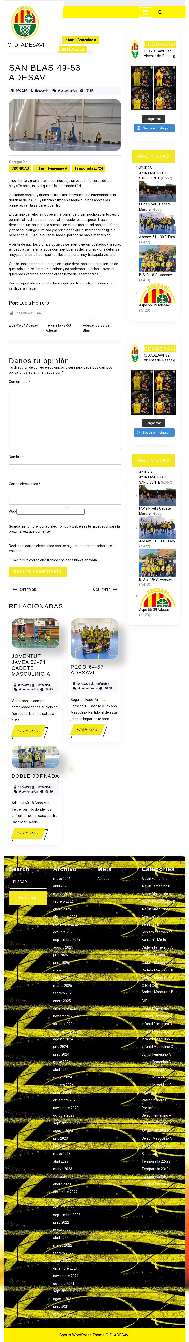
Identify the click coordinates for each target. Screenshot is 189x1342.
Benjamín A (150, 917)
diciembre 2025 (65, 917)
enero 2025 (62, 1001)
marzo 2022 (62, 1245)
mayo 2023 (62, 1154)
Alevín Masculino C (156, 909)
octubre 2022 (63, 1207)
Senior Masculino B (157, 1146)
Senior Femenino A (156, 1115)
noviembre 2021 (66, 1276)
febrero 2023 (63, 1177)
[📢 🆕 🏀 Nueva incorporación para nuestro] (165, 99)
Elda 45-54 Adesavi (24, 325)
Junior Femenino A (156, 1054)
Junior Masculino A (157, 1070)
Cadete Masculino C (157, 978)
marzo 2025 (62, 986)
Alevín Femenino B (156, 886)
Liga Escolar (151, 1093)
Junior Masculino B (157, 1077)
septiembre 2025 (66, 940)
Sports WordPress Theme (82, 1335)
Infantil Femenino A (80, 40)
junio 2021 (61, 1306)
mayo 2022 (62, 1230)
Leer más (31, 733)
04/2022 (83, 684)
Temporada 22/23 (156, 1161)
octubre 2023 (63, 1115)
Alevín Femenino (154, 879)
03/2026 (24, 685)
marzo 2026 (62, 894)
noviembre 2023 (66, 1108)
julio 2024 (60, 1047)
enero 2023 (62, 1184)
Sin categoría (152, 1154)
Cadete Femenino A (157, 947)
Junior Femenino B (156, 1062)
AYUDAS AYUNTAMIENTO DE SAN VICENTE (154, 173)
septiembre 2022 (66, 1215)
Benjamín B (150, 924)
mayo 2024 (62, 1062)
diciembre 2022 (65, 1192)
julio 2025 (60, 955)
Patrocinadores (154, 1100)
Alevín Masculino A (156, 894)
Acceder (104, 879)
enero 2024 (62, 1093)
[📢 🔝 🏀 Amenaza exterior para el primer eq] (142, 77)
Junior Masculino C (157, 1085)
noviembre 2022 (66, 1199)
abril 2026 (60, 886)
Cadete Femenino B (157, 955)
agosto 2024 (63, 1039)
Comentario (19, 382)
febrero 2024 (63, 1085)
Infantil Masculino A (157, 1031)
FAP (145, 1001)
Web (12, 511)
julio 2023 (60, 1138)
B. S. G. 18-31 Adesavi (156, 275)
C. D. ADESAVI (25, 45)
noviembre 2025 (66, 924)
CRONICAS (20, 168)
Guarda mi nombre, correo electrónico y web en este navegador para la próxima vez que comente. (64, 528)
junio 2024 (61, 1054)
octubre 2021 (63, 1284)
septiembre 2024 (66, 1031)
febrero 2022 (63, 1253)
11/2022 (24, 787)
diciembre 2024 (65, 1008)
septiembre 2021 (66, 1291)
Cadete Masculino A (157, 963)
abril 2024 (60, 1070)
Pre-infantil (150, 1108)
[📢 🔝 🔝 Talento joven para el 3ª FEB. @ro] (142, 99)
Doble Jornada (35, 776)
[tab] (145, 12)
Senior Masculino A (157, 1138)
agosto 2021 (63, 1299)
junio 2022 (61, 1222)
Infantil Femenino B (157, 1024)
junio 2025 (61, 963)
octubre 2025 (63, 932)
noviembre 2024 (66, 1016)
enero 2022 (62, 1261)
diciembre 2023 (65, 1100)
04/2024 (21, 90)
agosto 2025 (63, 947)
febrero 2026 (63, 901)
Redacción (42, 90)
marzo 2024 (62, 1077)
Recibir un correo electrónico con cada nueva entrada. (55, 560)
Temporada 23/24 (88, 168)
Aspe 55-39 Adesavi (154, 305)
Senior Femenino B (156, 1123)
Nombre (16, 457)
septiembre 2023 (66, 1123)
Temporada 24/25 (156, 1177)
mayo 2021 (62, 1314)
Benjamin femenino (157, 932)
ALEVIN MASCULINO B (158, 901)
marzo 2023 (62, 1169)
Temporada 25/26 (156, 1184)
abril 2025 (60, 978)
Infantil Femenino (155, 1008)
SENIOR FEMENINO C (157, 1131)
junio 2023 (61, 1146)
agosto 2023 (63, 1131)
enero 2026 (62, 909)
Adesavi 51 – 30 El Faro (157, 237)
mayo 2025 (62, 970)
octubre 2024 (63, 1024)
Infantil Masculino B (157, 1039)
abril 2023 (60, 1161)
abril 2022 (60, 1238)
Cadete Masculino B (157, 970)
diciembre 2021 (65, 1268)
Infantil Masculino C (157, 1047)
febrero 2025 (63, 993)
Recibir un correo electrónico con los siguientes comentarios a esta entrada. (62, 548)
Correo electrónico (25, 484)
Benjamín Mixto (154, 940)
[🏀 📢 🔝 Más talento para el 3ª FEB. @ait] (165, 77)
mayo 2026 (62, 879)
